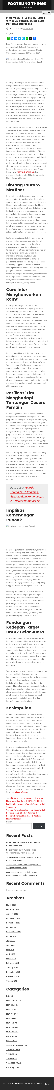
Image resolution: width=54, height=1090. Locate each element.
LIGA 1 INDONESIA (13, 1000)
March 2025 (11, 958)
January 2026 (12, 914)
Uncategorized (12, 1067)
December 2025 (13, 918)
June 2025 (10, 945)
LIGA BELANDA (12, 1005)
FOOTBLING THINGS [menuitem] (25, 172)
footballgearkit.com (18, 792)
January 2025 (12, 967)
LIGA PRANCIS (12, 1027)
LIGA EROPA (11, 1009)
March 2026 (11, 905)
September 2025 (13, 931)
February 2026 (12, 909)
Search (9, 821)
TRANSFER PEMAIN (14, 1063)
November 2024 (13, 976)
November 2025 (13, 922)
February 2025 (12, 963)
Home (47, 1084)
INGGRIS (9, 996)
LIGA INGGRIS (12, 1014)
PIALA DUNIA (11, 1036)
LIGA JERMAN (11, 1023)
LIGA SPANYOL (12, 1031)
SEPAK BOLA (28, 28)
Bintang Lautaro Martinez (22, 798)
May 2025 (10, 949)
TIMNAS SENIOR (13, 1049)
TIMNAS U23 (11, 1058)
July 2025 (10, 940)
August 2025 (11, 936)
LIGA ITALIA (11, 1018)
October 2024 (12, 981)
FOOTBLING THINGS (27, 3)
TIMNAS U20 (11, 1054)
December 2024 (13, 972)
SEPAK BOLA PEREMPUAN (17, 1045)
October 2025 (12, 927)
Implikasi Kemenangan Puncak (19, 804)
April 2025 (10, 954)
